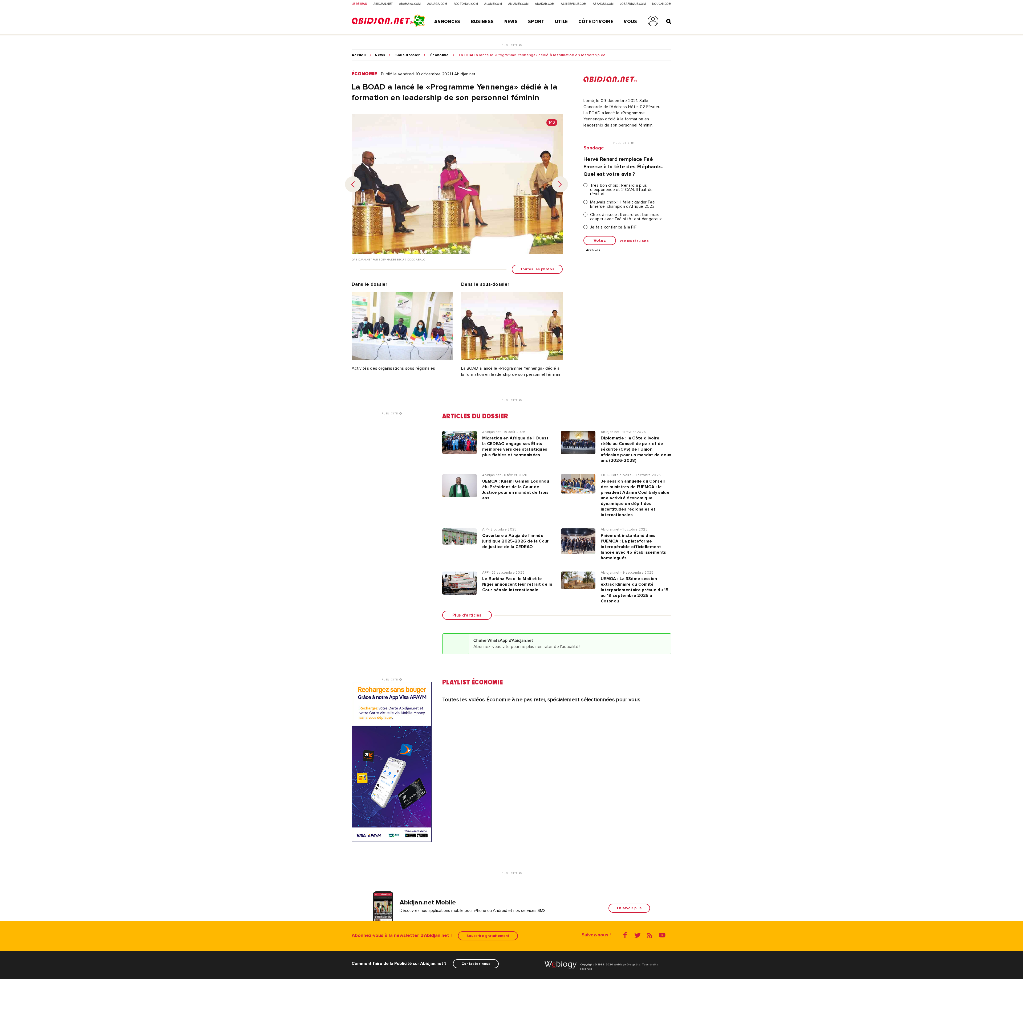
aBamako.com (410, 4)
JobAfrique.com (633, 4)
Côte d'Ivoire (595, 21)
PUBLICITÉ (510, 45)
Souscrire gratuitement (487, 935)
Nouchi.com (661, 4)
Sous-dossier (407, 55)
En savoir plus (629, 908)
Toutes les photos (537, 269)
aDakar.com (544, 4)
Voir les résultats (634, 241)
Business (482, 21)
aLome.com (493, 4)
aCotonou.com (466, 4)
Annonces (447, 21)
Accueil (359, 55)
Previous (353, 184)
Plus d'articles (467, 615)
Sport (536, 21)
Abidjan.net (383, 4)
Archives (593, 250)
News (511, 21)
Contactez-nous (475, 963)
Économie (439, 55)
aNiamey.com (518, 4)
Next (560, 184)
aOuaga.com (437, 4)
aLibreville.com (573, 4)
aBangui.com (603, 4)
